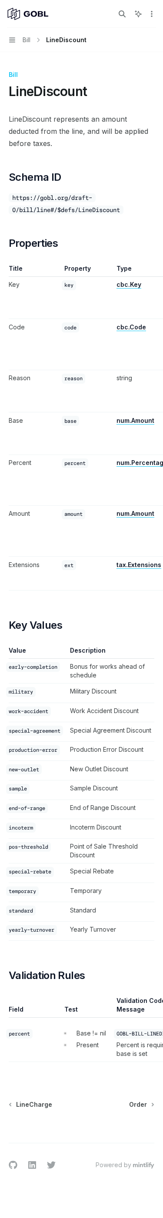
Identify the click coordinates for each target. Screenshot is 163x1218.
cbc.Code (131, 327)
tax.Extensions (138, 564)
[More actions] (151, 14)
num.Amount (135, 420)
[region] (81, 427)
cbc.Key (128, 284)
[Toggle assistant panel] (138, 14)
